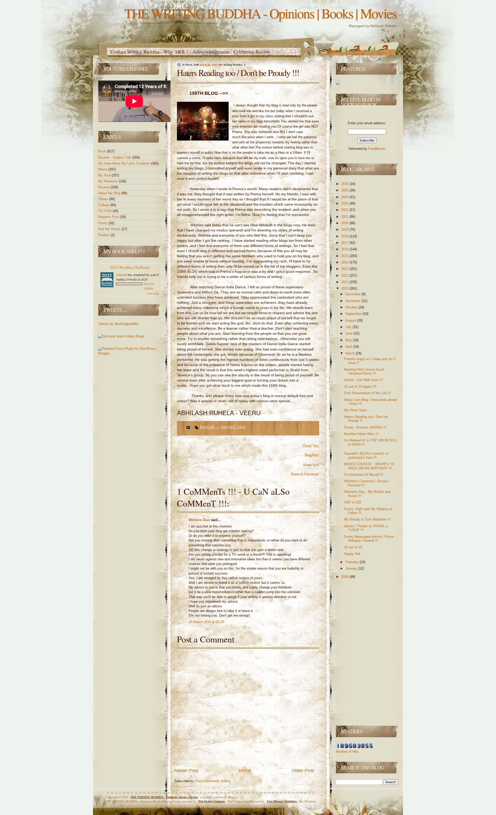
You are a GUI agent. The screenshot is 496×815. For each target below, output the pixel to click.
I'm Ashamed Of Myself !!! (363, 475)
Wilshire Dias (200, 520)
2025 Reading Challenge (130, 267)
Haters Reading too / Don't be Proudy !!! (238, 73)
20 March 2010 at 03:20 (206, 622)
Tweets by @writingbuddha (118, 324)
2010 (345, 288)
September (354, 314)
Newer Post (186, 770)
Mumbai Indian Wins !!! (361, 434)
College (104, 205)
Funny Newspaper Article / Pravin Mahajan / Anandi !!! (369, 539)
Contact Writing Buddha (135, 51)
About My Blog (109, 193)
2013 (345, 269)
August (351, 320)
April (349, 346)
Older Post (303, 770)
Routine (104, 187)
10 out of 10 (353, 547)
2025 (345, 190)
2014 (345, 262)
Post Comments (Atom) (213, 781)
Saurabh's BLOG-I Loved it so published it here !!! (366, 456)
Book (102, 151)
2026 (345, 184)
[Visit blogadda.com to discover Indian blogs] (121, 336)
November (353, 301)
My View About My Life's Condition (124, 163)
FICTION (105, 211)
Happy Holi (352, 554)
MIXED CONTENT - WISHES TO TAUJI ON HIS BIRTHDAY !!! (369, 466)
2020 (345, 223)
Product (104, 235)
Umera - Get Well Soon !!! (363, 380)
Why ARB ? (176, 51)
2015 (345, 256)
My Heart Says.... (357, 410)
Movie (103, 169)
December (353, 294)
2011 (345, 282)
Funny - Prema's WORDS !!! (365, 427)
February (352, 562)
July (349, 327)
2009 (345, 577)
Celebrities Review (252, 51)
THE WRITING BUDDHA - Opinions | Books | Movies (260, 13)
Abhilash (121, 275)
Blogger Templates (282, 801)
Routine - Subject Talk (115, 157)
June (349, 333)
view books (153, 293)
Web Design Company (211, 801)
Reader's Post (109, 217)
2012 (345, 275)
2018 (345, 236)
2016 (345, 249)
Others (103, 199)
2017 (345, 243)
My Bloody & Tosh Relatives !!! (367, 519)
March (350, 353)
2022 (345, 210)
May (349, 340)
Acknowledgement (210, 51)
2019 (345, 229)
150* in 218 (352, 502)
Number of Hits (347, 752)
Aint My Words (109, 229)
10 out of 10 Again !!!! (360, 387)
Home (245, 770)
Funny (103, 223)
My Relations (108, 181)
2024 (345, 197)
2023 (345, 203)
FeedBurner (376, 149)
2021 (345, 217)
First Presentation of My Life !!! (367, 393)
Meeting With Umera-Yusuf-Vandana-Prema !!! (364, 372)
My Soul (105, 175)
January (351, 568)
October (351, 307)
